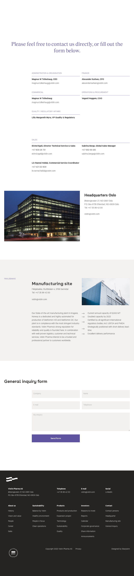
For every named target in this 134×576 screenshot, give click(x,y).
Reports (84, 516)
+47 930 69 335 (89, 150)
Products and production (67, 511)
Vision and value (14, 516)
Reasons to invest (88, 511)
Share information (88, 532)
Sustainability (62, 526)
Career (10, 526)
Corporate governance (90, 526)
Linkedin (108, 492)
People (10, 521)
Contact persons (112, 511)
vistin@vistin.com (92, 214)
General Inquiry (111, 526)
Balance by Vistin (39, 511)
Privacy (78, 549)
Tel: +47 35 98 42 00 (93, 208)
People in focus (38, 521)
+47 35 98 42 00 (42, 293)
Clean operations (39, 526)
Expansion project (64, 516)
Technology (61, 521)
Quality (59, 532)
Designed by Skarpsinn (120, 549)
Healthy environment (40, 516)
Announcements (87, 537)
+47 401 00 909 (39, 167)
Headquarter (110, 516)
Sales (10, 532)
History (11, 511)
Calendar (84, 521)
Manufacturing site (113, 521)
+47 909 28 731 (39, 150)
